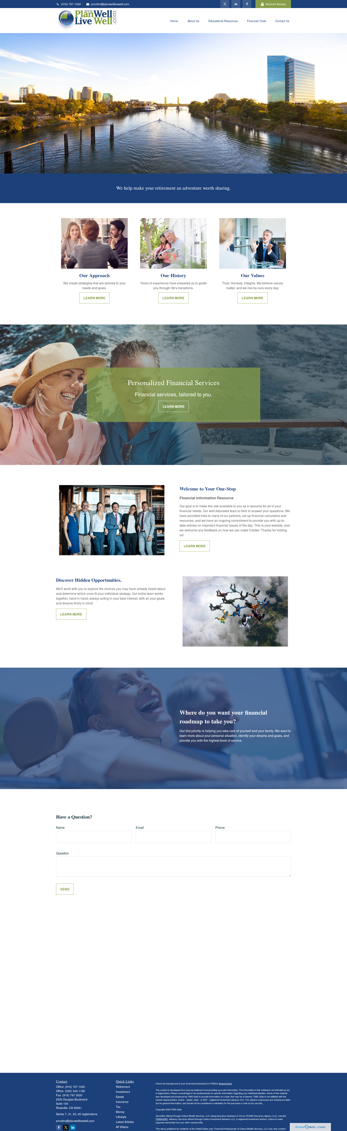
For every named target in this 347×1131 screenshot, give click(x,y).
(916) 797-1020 (71, 4)
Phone (220, 827)
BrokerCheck (225, 1083)
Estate (120, 1097)
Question (62, 853)
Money (120, 1112)
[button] (174, 20)
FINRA (159, 1119)
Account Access (276, 4)
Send (64, 889)
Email (140, 827)
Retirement (123, 1087)
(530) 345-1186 (75, 1091)
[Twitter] (224, 4)
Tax (118, 1107)
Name (60, 827)
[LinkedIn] (235, 4)
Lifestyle (121, 1117)
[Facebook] (246, 4)
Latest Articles (125, 1122)
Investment (123, 1092)
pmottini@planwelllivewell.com (110, 4)
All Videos (122, 1127)
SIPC (165, 1119)
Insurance (122, 1102)
